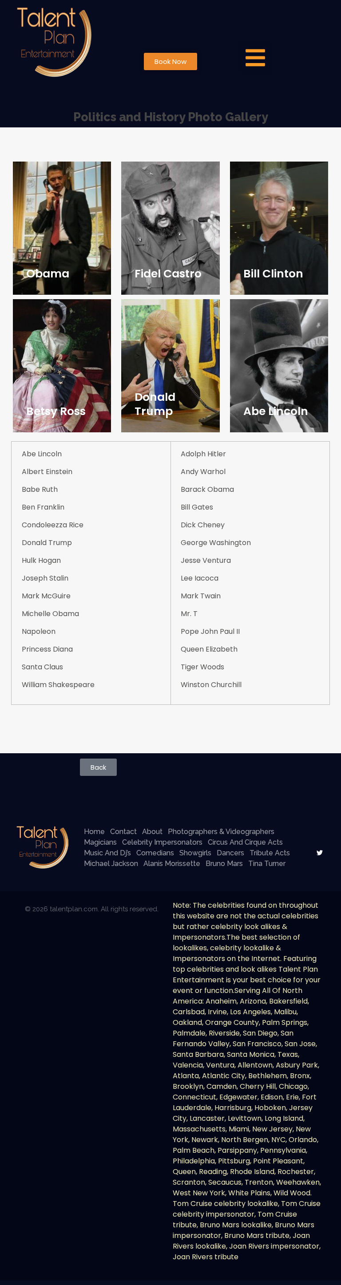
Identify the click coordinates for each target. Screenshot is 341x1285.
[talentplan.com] (43, 847)
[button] (255, 57)
